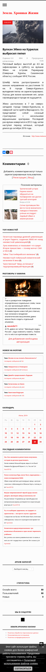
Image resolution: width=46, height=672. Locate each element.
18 (12, 437)
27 (23, 442)
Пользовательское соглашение (18, 635)
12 (17, 433)
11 (12, 433)
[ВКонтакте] (4, 152)
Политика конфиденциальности (19, 637)
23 (40, 437)
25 (12, 442)
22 (35, 437)
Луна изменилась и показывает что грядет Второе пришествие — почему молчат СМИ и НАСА (22, 248)
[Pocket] (11, 152)
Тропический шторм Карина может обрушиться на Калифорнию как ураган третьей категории (30, 194)
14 (29, 433)
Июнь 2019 (23, 415)
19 (17, 437)
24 (6, 442)
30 (40, 442)
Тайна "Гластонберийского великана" (19, 254)
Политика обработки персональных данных (23, 633)
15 (35, 433)
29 (35, 442)
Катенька (24, 370)
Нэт (22, 361)
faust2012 (7, 469)
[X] (7, 152)
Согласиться (23, 669)
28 (29, 442)
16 (40, 433)
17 (6, 437)
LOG (22, 395)
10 (6, 433)
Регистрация (19, 177)
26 (17, 442)
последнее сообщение (11, 361)
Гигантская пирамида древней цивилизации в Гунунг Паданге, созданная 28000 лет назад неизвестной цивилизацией (23, 239)
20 (23, 437)
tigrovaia (9, 523)
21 (29, 437)
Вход (30, 177)
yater (23, 378)
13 (23, 433)
